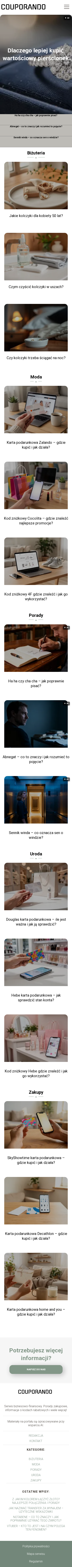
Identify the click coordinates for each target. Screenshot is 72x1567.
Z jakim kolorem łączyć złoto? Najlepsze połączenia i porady (36, 1500)
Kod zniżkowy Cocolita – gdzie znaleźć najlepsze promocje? (36, 520)
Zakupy (36, 1092)
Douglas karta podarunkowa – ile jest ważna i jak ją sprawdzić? (36, 921)
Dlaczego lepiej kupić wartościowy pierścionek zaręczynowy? (36, 54)
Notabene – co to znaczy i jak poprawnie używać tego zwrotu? (36, 1518)
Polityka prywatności (36, 1546)
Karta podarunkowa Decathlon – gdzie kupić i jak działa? (36, 1236)
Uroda (36, 853)
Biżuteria (36, 153)
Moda (36, 377)
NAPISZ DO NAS (36, 1369)
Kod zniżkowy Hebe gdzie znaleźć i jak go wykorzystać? (36, 1073)
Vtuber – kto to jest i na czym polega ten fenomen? (36, 1527)
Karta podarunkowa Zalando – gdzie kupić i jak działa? (36, 445)
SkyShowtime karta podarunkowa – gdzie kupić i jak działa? (36, 1160)
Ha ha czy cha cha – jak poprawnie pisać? (36, 115)
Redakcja (36, 1435)
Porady (36, 615)
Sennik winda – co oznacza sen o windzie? (36, 137)
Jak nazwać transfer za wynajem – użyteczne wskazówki (35, 1509)
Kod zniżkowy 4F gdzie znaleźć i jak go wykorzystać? (36, 596)
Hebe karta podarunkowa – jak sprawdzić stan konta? (36, 997)
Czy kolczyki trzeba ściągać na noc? (36, 358)
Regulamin (36, 1561)
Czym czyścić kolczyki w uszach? (36, 287)
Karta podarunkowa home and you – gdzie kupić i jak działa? (36, 1311)
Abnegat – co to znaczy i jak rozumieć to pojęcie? (36, 126)
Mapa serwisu (36, 1554)
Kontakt (36, 1441)
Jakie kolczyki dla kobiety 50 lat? (36, 216)
